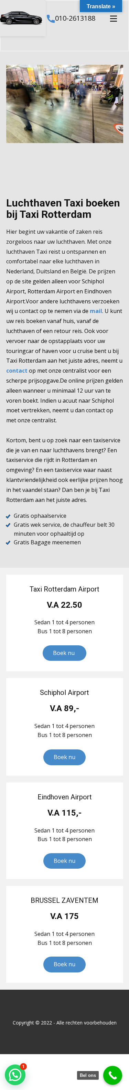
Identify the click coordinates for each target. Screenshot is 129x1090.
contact (17, 370)
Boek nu (64, 653)
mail (96, 311)
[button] (15, 1074)
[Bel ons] (112, 1075)
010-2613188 (75, 18)
